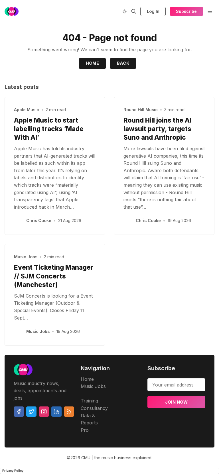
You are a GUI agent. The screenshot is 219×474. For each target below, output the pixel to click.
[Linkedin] (56, 411)
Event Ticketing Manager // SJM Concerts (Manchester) (54, 275)
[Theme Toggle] (124, 11)
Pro (85, 430)
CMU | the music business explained (116, 457)
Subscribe (186, 11)
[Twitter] (31, 411)
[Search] (133, 11)
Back (123, 63)
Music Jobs (25, 256)
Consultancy (94, 408)
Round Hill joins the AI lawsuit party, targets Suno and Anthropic (157, 128)
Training (89, 401)
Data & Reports (89, 419)
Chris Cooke (38, 220)
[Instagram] (44, 411)
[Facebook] (19, 411)
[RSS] (69, 411)
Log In (153, 11)
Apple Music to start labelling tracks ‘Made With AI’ (49, 128)
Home (92, 63)
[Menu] (209, 11)
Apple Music (26, 109)
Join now (176, 402)
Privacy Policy (12, 471)
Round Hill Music (140, 109)
